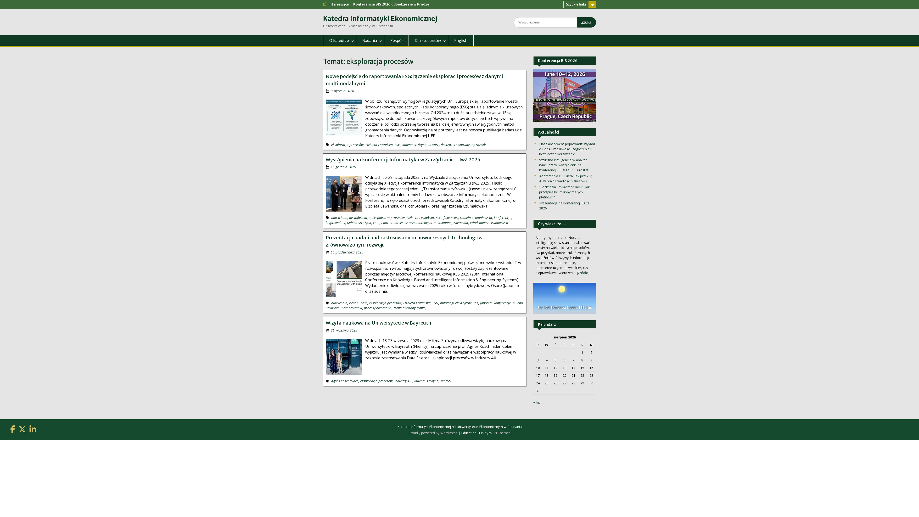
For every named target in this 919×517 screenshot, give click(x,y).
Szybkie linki (576, 4)
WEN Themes (499, 433)
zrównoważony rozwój (469, 144)
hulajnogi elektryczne (456, 303)
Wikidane (444, 222)
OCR (376, 222)
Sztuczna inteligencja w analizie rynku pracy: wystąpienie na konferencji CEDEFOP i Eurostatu (564, 165)
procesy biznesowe (378, 308)
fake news (450, 217)
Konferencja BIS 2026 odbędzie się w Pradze (391, 4)
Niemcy (445, 381)
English (460, 40)
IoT (476, 303)
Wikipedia (460, 222)
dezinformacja (359, 217)
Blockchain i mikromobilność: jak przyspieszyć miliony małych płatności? (564, 192)
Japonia (486, 303)
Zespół (396, 40)
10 (538, 367)
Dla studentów (428, 40)
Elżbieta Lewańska (379, 144)
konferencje (502, 217)
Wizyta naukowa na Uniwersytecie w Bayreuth (378, 323)
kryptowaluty (335, 222)
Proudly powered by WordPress (433, 433)
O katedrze (339, 40)
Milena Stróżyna (414, 144)
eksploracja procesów (347, 144)
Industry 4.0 (403, 381)
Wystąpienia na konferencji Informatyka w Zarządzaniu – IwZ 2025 (403, 160)
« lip (536, 402)
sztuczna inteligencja (420, 222)
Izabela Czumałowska (476, 217)
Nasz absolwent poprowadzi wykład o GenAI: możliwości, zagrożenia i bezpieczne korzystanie (567, 149)
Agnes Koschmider (344, 381)
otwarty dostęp (439, 144)
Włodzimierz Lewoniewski (489, 222)
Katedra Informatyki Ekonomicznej (380, 18)
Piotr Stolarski (392, 222)
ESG (397, 144)
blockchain (339, 217)
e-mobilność (358, 303)
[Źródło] (583, 272)
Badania (369, 40)
